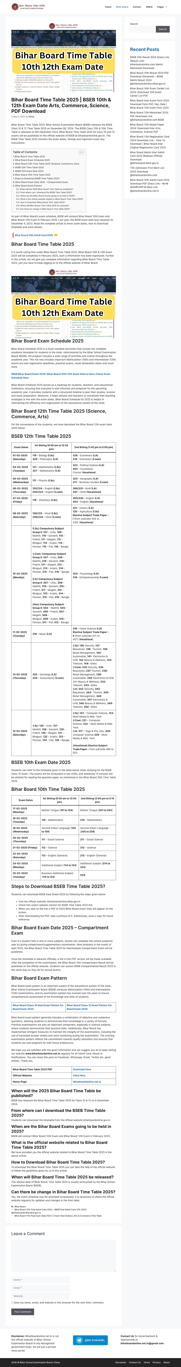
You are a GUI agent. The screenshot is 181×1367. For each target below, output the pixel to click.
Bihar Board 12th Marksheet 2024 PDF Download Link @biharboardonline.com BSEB (149, 116)
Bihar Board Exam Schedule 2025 (32, 160)
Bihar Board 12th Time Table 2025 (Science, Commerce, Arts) (47, 163)
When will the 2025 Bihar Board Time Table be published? (46, 189)
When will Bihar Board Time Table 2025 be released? (44, 205)
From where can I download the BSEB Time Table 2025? (46, 192)
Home (108, 7)
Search (134, 24)
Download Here (82, 1069)
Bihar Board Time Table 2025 (30, 156)
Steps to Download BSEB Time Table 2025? (37, 178)
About (166, 1362)
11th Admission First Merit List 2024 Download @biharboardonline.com (147, 171)
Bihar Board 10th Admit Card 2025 (34, 235)
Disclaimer (120, 1362)
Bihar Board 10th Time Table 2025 (32, 174)
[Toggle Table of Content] (80, 152)
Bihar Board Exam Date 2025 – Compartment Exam (41, 182)
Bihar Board (122, 7)
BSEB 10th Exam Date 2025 (29, 171)
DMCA (149, 7)
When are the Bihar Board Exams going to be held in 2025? (47, 196)
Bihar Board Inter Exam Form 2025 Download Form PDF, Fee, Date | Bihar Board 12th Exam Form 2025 (149, 104)
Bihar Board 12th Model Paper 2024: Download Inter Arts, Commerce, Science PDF (147, 128)
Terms (147, 1362)
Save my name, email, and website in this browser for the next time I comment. (59, 1302)
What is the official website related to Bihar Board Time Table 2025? (51, 199)
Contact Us (135, 1362)
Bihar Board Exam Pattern (28, 185)
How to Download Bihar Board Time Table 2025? (42, 202)
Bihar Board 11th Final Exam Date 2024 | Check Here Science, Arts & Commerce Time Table (58, 1216)
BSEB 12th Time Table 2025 (29, 167)
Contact (137, 7)
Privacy (157, 1362)
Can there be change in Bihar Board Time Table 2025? (45, 209)
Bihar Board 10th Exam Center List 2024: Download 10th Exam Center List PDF (149, 92)
